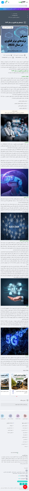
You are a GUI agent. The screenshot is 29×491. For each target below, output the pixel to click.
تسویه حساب (25, 428)
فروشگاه (11, 425)
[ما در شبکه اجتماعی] (2, 2)
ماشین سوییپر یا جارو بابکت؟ (8, 391)
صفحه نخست (15, 13)
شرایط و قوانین (24, 437)
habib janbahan (18, 57)
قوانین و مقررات (9, 432)
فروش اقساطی (10, 430)
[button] (15, 396)
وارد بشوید (17, 404)
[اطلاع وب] (22, 2)
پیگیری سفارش (24, 425)
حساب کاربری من (24, 430)
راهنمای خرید (25, 432)
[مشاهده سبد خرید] (5, 2)
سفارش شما (25, 435)
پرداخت (25, 446)
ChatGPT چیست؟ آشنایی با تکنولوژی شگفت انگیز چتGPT (14, 113)
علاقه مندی (25, 439)
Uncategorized (14, 15)
